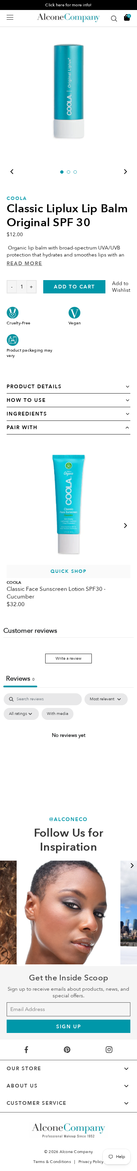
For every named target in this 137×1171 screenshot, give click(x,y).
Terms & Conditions (52, 1161)
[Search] (114, 18)
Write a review (68, 658)
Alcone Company (76, 1151)
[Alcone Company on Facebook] (26, 1049)
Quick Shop (69, 571)
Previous (12, 172)
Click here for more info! (68, 5)
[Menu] (10, 17)
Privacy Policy (91, 1161)
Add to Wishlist (121, 286)
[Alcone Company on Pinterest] (67, 1049)
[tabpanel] (68, 93)
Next (125, 172)
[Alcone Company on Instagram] (109, 1049)
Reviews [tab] (20, 678)
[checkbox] (57, 714)
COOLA (17, 198)
